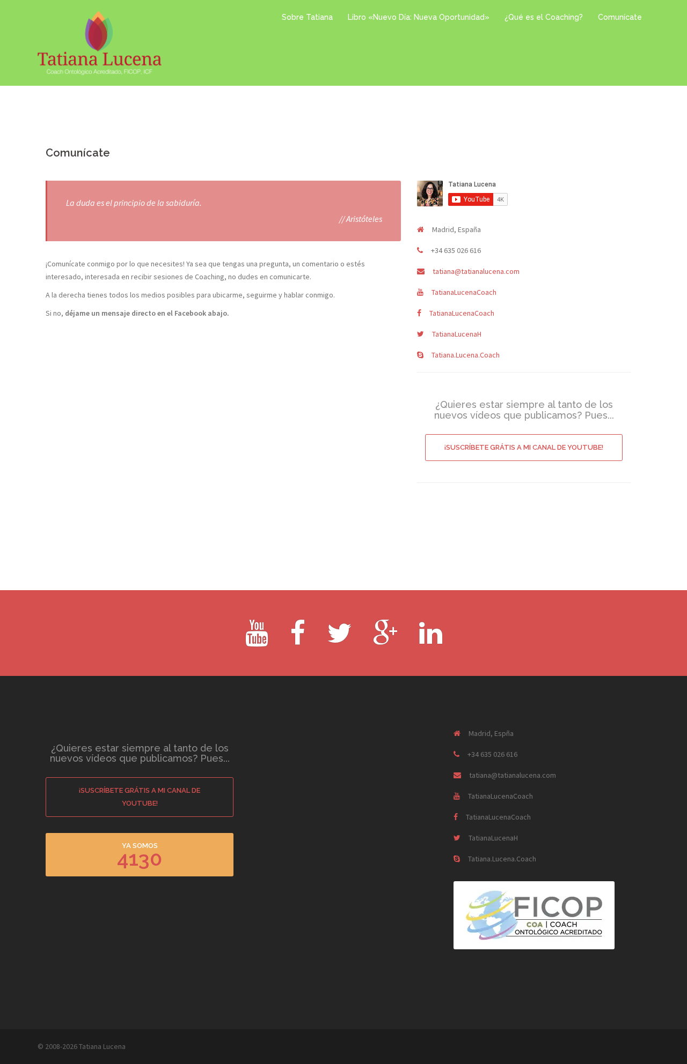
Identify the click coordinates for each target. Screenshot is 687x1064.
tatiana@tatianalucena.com (476, 271)
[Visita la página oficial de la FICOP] (534, 914)
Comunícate (620, 17)
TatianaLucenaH (456, 334)
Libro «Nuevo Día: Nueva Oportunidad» (418, 17)
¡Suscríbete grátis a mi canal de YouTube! (523, 447)
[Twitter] (339, 640)
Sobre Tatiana (307, 17)
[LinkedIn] (430, 640)
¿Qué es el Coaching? (544, 17)
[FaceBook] (297, 640)
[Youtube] (256, 640)
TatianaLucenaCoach (464, 292)
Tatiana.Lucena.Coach (466, 355)
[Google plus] (385, 640)
